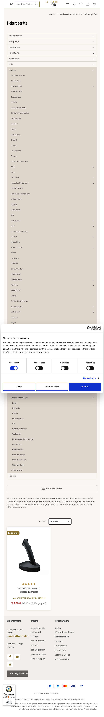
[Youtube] (17, 657)
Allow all (85, 386)
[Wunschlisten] (81, 4)
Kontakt (34, 645)
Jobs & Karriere (62, 659)
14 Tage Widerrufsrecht (38, 638)
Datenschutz (61, 645)
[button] (93, 36)
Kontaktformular (18, 636)
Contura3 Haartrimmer (29, 591)
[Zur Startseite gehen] (52, 4)
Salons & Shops (62, 654)
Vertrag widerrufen (19, 673)
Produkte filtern (54, 488)
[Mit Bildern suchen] (12, 4)
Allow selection (52, 386)
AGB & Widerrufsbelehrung (64, 630)
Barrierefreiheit (62, 636)
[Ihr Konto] (87, 4)
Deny (19, 386)
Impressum (60, 650)
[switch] (39, 368)
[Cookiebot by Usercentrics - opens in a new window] (89, 328)
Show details (89, 378)
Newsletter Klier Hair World (38, 630)
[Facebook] (10, 657)
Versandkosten (38, 654)
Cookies (59, 641)
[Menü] (67, 4)
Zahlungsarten (38, 649)
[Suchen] (37, 4)
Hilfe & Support (38, 658)
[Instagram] (10, 664)
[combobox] (24, 4)
